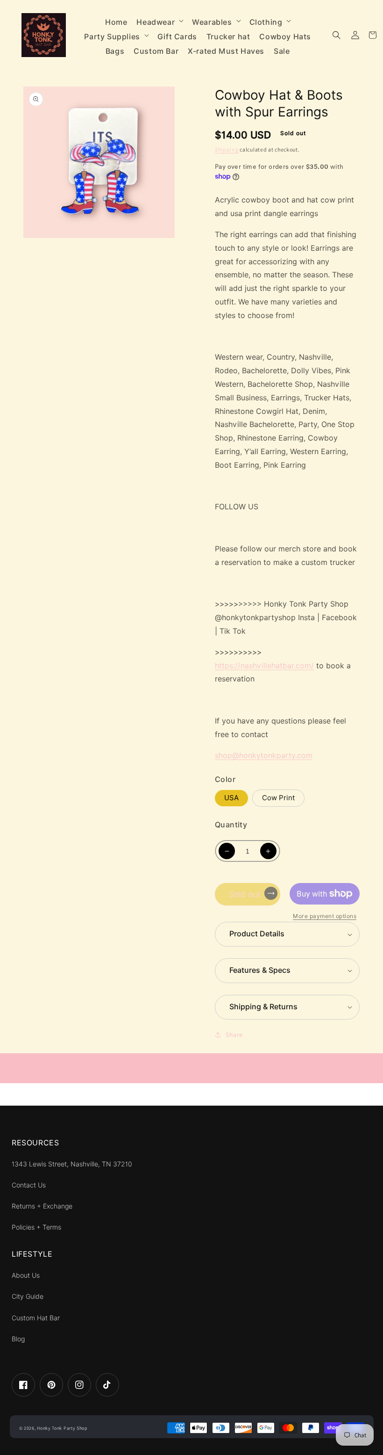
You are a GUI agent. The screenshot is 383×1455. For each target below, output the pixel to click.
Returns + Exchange (42, 1206)
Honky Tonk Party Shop (62, 1428)
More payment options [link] (324, 915)
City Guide (27, 1296)
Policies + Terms (36, 1227)
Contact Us (29, 1185)
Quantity (231, 824)
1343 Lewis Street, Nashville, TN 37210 (72, 1164)
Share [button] (234, 1034)
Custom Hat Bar (36, 1318)
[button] (159, 20)
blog (18, 1339)
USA (231, 798)
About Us (26, 1275)
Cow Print (278, 798)
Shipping (227, 149)
